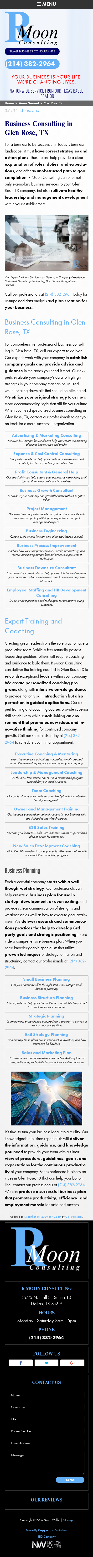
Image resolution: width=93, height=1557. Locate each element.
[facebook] (21, 1363)
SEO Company (46, 1537)
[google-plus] (72, 1363)
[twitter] (46, 1363)
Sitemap (68, 1520)
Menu (48, 4)
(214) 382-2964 (30, 63)
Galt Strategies (73, 1217)
